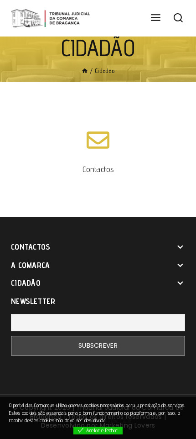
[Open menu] (155, 18)
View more (119, 420)
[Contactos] (98, 140)
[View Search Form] (178, 18)
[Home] (85, 70)
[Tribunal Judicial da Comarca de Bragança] (52, 18)
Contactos (98, 169)
